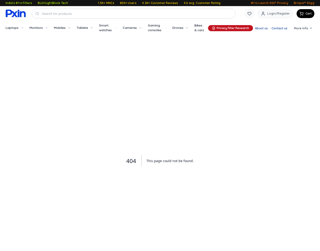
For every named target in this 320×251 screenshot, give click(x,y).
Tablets (82, 28)
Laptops (12, 28)
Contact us (279, 28)
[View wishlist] (249, 13)
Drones (177, 28)
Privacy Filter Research (233, 28)
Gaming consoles (154, 27)
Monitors (36, 28)
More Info (301, 28)
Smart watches (105, 27)
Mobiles (60, 28)
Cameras (130, 28)
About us (261, 28)
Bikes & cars (199, 27)
